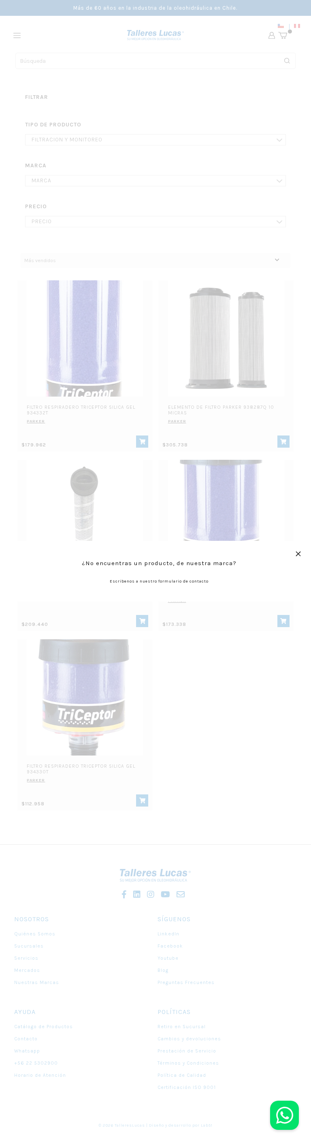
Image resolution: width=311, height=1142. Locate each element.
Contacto (26, 1039)
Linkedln (168, 934)
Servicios (26, 958)
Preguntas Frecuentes (186, 982)
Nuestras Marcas (36, 982)
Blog (163, 970)
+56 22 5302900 (36, 1063)
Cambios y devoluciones (189, 1039)
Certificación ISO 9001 (187, 1087)
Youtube (168, 958)
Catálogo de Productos (43, 1026)
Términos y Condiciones (188, 1063)
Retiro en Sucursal (182, 1026)
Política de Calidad (182, 1075)
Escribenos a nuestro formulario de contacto (159, 581)
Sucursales (29, 946)
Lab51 (207, 1125)
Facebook (170, 946)
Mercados (27, 970)
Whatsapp (27, 1051)
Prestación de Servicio (187, 1051)
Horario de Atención (40, 1075)
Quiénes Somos (34, 934)
